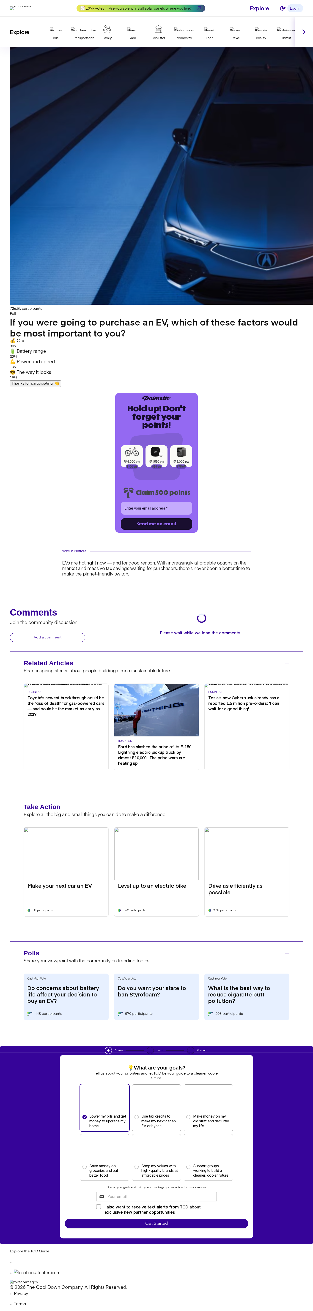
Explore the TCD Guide (29, 1251)
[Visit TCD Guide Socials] (19, 1263)
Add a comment (47, 637)
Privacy (21, 1294)
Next (304, 32)
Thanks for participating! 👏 (35, 383)
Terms (20, 1304)
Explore (259, 8)
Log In (295, 9)
